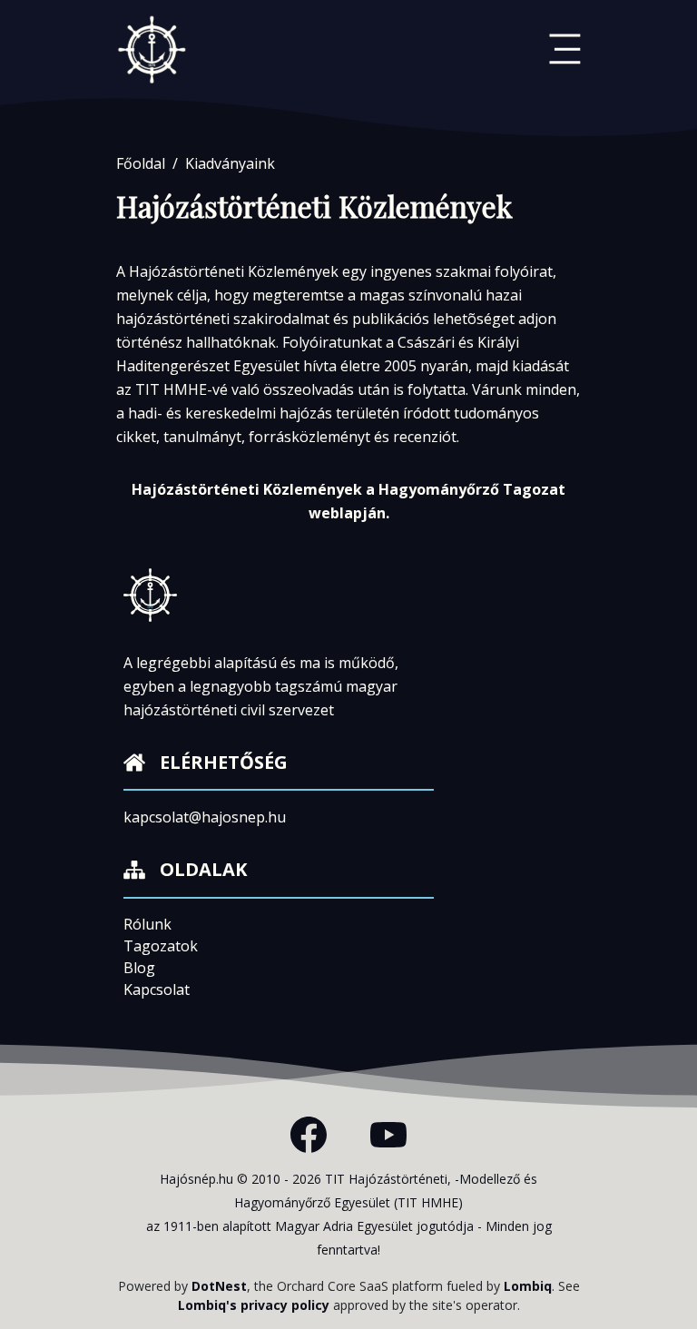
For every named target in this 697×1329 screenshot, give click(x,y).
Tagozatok (160, 946)
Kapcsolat (156, 989)
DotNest (219, 1286)
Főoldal (140, 163)
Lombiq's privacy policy (253, 1305)
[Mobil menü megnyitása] (565, 49)
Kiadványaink (230, 163)
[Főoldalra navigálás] (152, 49)
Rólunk (147, 924)
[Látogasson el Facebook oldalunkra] (308, 1135)
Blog (139, 968)
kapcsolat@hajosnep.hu (204, 817)
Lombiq (528, 1286)
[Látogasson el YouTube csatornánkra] (388, 1135)
